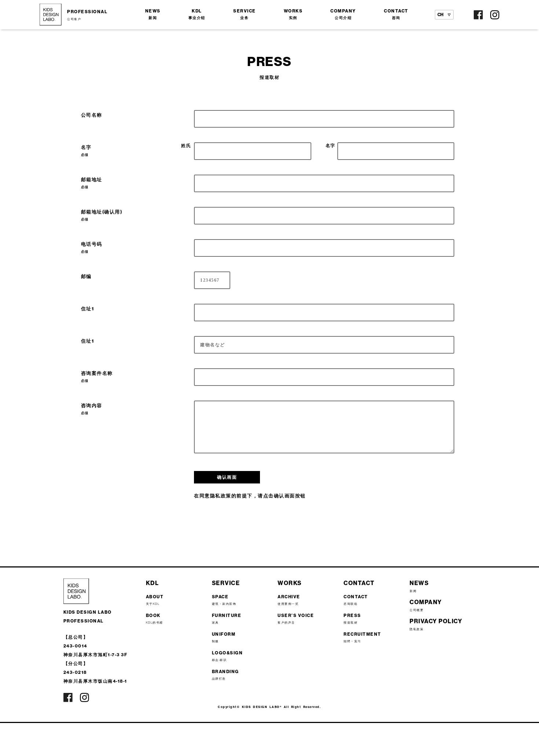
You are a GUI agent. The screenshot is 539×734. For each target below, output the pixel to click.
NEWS (153, 14)
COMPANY (343, 14)
